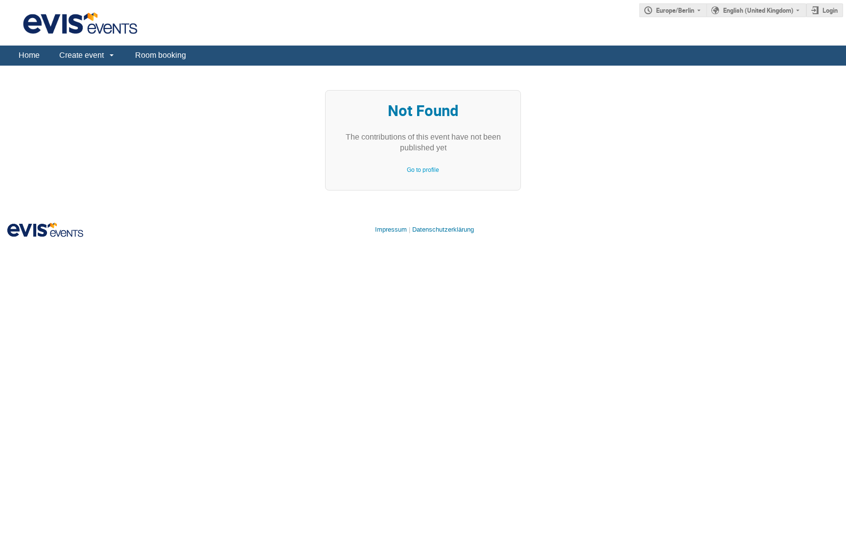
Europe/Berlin (675, 10)
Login (830, 10)
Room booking (160, 55)
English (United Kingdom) (758, 10)
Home (29, 55)
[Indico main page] (70, 23)
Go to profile (423, 170)
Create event (81, 55)
